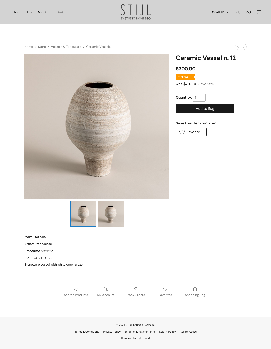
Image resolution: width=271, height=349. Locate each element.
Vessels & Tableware (66, 47)
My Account (105, 295)
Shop (15, 12)
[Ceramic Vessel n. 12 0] (83, 214)
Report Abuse (188, 331)
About (42, 12)
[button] (135, 12)
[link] (220, 12)
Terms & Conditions (87, 331)
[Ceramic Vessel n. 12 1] (110, 214)
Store (42, 47)
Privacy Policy (112, 331)
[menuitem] (238, 47)
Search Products (76, 295)
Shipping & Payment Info (140, 331)
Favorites (165, 295)
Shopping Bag (195, 295)
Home (28, 47)
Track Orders (135, 295)
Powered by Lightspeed (135, 338)
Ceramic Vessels (98, 47)
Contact (57, 12)
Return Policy (167, 331)
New (28, 12)
